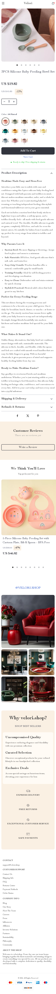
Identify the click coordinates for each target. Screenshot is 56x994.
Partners (6, 934)
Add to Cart (28, 151)
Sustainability (8, 937)
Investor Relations (10, 930)
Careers (6, 915)
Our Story (7, 907)
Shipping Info (8, 878)
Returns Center (9, 886)
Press (5, 918)
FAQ (5, 882)
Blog (5, 903)
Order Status (8, 893)
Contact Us (7, 874)
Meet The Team (9, 911)
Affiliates (6, 926)
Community (7, 945)
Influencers (7, 922)
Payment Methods (10, 889)
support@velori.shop (11, 865)
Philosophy (7, 941)
